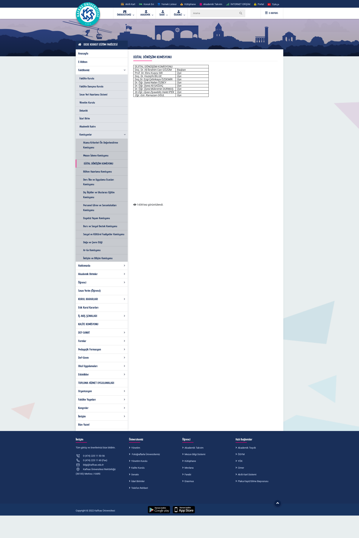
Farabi (188, 474)
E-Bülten (82, 62)
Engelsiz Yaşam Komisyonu (96, 218)
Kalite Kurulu (138, 467)
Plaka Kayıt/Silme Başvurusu (253, 481)
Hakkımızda (84, 265)
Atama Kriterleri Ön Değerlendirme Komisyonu (100, 145)
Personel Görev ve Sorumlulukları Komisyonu (99, 208)
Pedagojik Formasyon (89, 349)
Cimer (241, 467)
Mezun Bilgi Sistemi (195, 454)
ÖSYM (241, 454)
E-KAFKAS (273, 13)
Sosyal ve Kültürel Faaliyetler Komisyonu (103, 234)
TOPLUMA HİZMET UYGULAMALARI (96, 383)
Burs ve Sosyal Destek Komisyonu (100, 226)
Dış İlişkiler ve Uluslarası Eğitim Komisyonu (99, 195)
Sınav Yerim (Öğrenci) (89, 290)
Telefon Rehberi (139, 488)
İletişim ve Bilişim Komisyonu (98, 258)
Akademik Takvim (194, 447)
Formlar (82, 341)
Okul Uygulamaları (87, 366)
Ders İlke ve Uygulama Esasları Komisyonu (98, 182)
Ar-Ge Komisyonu (92, 250)
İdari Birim (84, 118)
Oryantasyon (85, 391)
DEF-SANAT (84, 332)
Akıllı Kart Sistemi (247, 474)
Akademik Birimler (88, 274)
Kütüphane (190, 461)
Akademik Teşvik (247, 447)
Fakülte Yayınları (87, 399)
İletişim (82, 416)
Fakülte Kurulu (86, 78)
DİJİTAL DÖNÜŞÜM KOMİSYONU (98, 163)
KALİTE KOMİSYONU (88, 324)
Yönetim (135, 447)
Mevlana (189, 467)
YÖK (240, 461)
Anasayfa (83, 53)
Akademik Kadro (87, 126)
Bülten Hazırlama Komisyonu (97, 171)
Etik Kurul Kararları (88, 307)
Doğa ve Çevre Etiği (92, 242)
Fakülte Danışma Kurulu (91, 86)
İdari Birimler (138, 481)
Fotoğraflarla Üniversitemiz (145, 454)
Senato (135, 474)
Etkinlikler (83, 374)
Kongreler (83, 408)
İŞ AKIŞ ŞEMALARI (87, 316)
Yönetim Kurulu (87, 102)
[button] (274, 4)
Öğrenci (82, 282)
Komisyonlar (85, 134)
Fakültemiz (84, 70)
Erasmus (189, 481)
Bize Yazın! (83, 424)
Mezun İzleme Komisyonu (95, 155)
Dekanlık (83, 110)
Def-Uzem (83, 357)
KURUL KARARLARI (88, 299)
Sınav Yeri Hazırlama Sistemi (93, 94)
